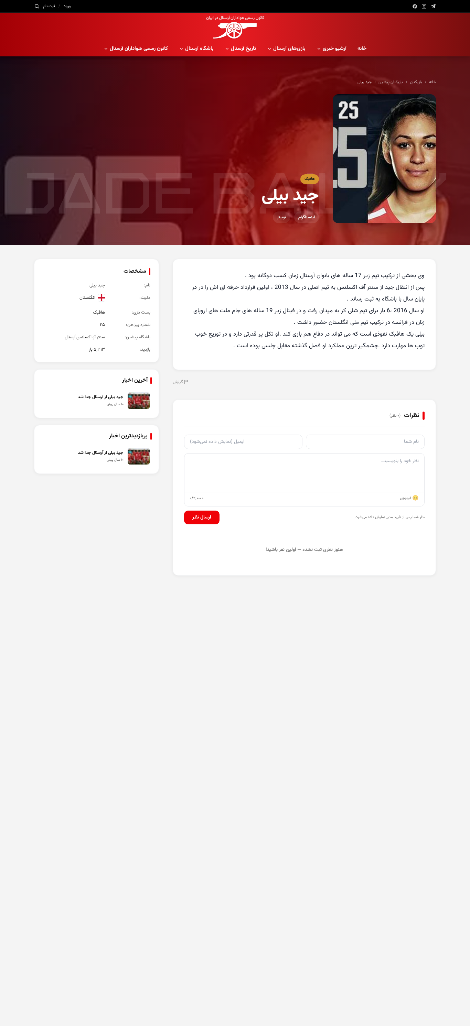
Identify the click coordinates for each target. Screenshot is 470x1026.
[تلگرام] (433, 6)
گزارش (178, 382)
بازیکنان (416, 82)
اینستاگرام (306, 217)
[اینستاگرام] (424, 6)
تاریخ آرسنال (243, 49)
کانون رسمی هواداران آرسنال (139, 49)
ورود (67, 6)
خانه (361, 49)
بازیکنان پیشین (390, 82)
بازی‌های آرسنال (289, 49)
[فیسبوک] (414, 6)
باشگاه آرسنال (199, 49)
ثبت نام (49, 6)
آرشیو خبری (334, 49)
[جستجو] (37, 6)
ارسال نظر (201, 517)
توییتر (281, 217)
